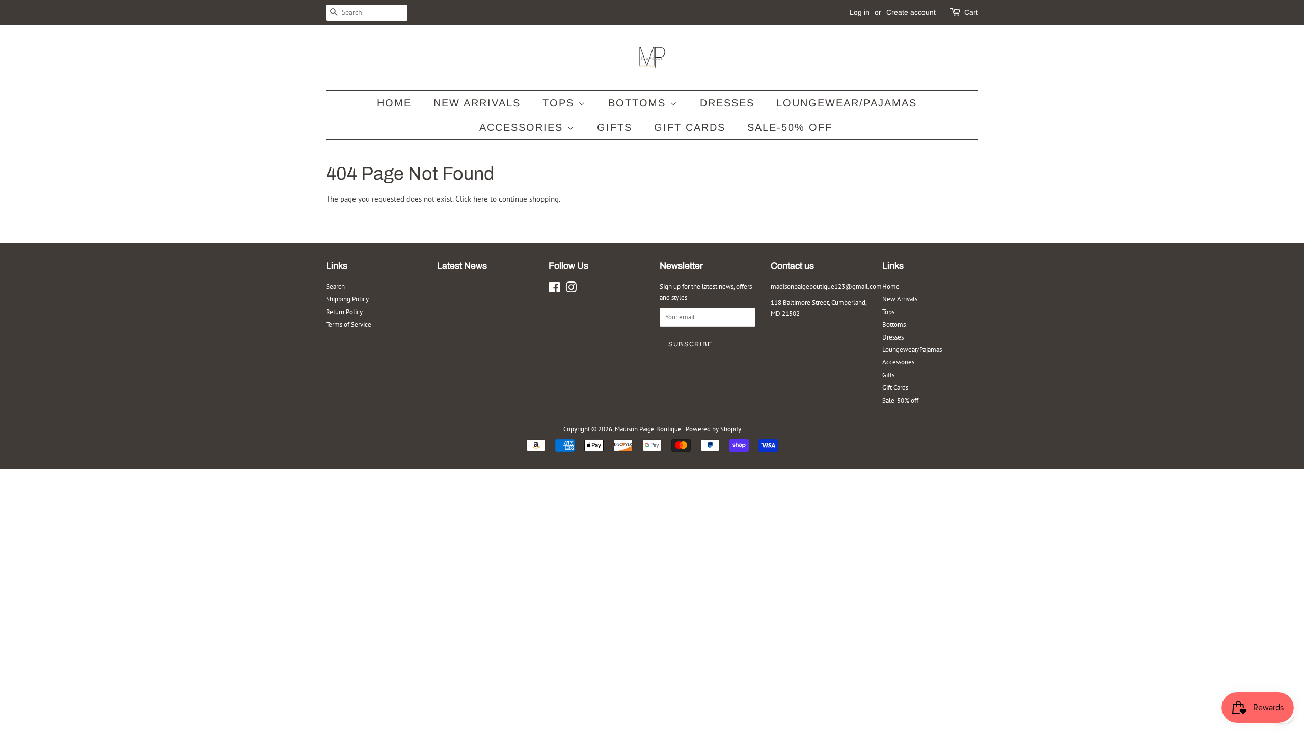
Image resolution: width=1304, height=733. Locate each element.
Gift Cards (689, 127)
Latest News (462, 266)
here (480, 199)
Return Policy (344, 311)
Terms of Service (348, 324)
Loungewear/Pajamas (846, 102)
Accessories (523, 127)
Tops (560, 102)
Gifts (614, 127)
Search (335, 286)
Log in (860, 12)
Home (394, 102)
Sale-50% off (789, 127)
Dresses (727, 102)
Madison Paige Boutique (649, 429)
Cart (971, 12)
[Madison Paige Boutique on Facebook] (554, 289)
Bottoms (639, 102)
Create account (911, 12)
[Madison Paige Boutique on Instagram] (571, 289)
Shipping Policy (347, 299)
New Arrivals (477, 102)
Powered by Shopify (713, 429)
